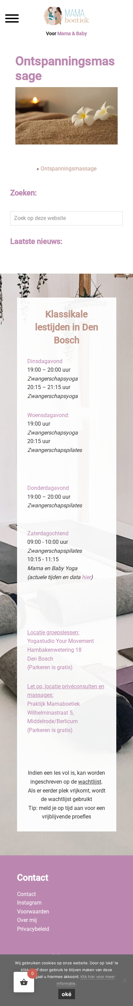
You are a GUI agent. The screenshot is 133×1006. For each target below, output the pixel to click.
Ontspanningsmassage (69, 168)
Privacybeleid (33, 929)
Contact (26, 894)
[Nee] (124, 980)
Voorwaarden (33, 911)
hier (86, 577)
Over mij (27, 920)
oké (67, 994)
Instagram (29, 902)
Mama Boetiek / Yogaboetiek (66, 17)
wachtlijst (89, 781)
